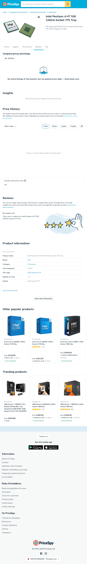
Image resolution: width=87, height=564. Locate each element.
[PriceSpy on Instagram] (45, 553)
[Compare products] (38, 17)
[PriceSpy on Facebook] (41, 553)
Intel (29, 260)
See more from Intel (10, 291)
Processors (52, 12)
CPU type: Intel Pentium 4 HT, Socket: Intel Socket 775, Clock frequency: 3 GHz (64, 28)
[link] (16, 338)
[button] (9, 58)
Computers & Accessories (18, 12)
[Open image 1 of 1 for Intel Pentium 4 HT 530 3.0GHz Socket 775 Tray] (19, 29)
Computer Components (38, 12)
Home (5, 12)
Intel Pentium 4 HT (34, 273)
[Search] (68, 4)
